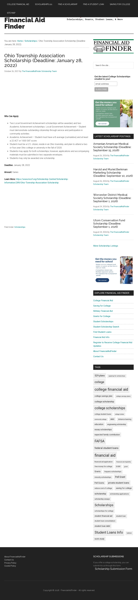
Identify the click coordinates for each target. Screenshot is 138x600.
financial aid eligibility (123, 462)
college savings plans (123, 396)
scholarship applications (119, 494)
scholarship (100, 493)
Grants (98, 471)
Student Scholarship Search (106, 326)
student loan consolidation (105, 521)
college (99, 382)
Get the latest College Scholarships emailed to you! (112, 77)
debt (112, 419)
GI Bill (118, 466)
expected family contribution (107, 435)
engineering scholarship (116, 424)
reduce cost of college (103, 488)
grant (126, 466)
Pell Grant (120, 477)
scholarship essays (102, 499)
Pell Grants (99, 483)
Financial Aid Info (101, 337)
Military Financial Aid (103, 311)
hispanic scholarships (112, 472)
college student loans (103, 414)
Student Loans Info (109, 532)
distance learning (124, 419)
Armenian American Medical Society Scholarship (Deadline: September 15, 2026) (112, 147)
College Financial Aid (103, 300)
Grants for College (101, 316)
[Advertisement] (46, 96)
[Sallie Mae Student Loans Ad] (113, 126)
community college (100, 419)
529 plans (100, 375)
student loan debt (102, 526)
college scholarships (110, 408)
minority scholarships (103, 477)
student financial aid (103, 516)
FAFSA (99, 441)
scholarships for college (104, 511)
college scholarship (104, 401)
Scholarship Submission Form (113, 568)
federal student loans (106, 448)
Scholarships (19, 227)
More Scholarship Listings (105, 246)
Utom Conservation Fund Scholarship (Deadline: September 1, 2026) (109, 223)
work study (99, 539)
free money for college (103, 466)
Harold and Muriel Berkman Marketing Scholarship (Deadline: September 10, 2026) (113, 172)
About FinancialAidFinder (105, 351)
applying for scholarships (117, 376)
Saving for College (102, 306)
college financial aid (111, 389)
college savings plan (103, 396)
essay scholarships (103, 429)
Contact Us (98, 356)
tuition (129, 533)
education (99, 424)
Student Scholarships (103, 321)
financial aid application (104, 462)
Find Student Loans (102, 332)
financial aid (105, 455)
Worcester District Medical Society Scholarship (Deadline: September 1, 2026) (112, 198)
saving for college (124, 488)
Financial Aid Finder (24, 23)
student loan (121, 516)
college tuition (119, 414)
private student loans (118, 482)
